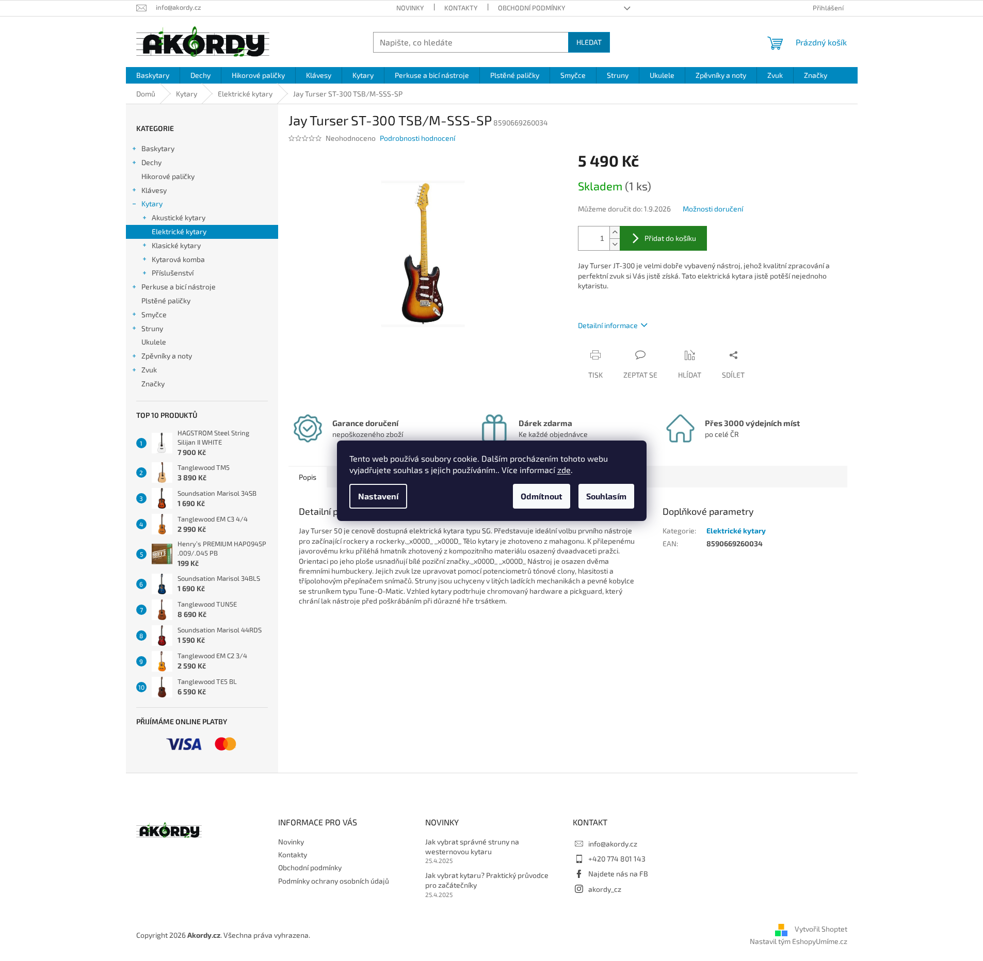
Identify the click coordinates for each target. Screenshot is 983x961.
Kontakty (460, 8)
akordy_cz (604, 889)
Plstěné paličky (165, 300)
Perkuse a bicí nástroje (178, 286)
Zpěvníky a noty (166, 355)
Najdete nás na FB (618, 873)
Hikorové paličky (168, 176)
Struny (152, 328)
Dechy (151, 162)
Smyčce (154, 314)
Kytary (152, 203)
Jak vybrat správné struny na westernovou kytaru (472, 846)
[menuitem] (153, 75)
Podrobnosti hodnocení (417, 138)
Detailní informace (608, 325)
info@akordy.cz (612, 843)
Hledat (589, 42)
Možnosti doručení (713, 208)
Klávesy (154, 190)
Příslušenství (173, 272)
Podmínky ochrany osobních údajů (333, 880)
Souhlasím (606, 496)
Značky (153, 383)
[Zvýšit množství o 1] (614, 232)
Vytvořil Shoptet (821, 928)
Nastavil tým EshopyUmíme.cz (798, 941)
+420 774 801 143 (617, 858)
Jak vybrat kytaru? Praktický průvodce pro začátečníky (487, 880)
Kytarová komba (178, 259)
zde (564, 470)
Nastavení (378, 496)
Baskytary (157, 148)
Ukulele (153, 341)
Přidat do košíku (670, 238)
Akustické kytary (178, 217)
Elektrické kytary (179, 231)
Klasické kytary (176, 245)
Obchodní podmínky (531, 8)
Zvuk (149, 369)
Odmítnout (541, 496)
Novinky (410, 8)
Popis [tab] (307, 477)
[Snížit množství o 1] (614, 244)
